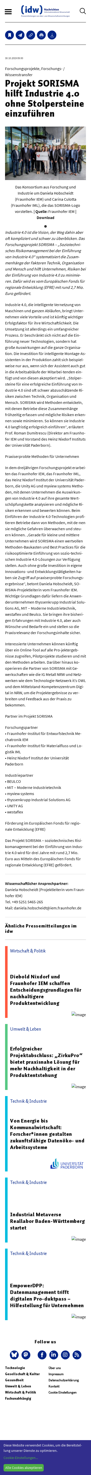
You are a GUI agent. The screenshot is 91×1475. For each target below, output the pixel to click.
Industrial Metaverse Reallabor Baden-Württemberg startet (47, 1221)
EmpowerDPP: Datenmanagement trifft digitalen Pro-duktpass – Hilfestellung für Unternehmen (47, 1295)
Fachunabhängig (18, 1398)
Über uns (55, 1368)
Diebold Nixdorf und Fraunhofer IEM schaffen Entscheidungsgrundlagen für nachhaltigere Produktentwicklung (45, 990)
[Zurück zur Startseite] (45, 11)
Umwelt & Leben (18, 1386)
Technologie (15, 1367)
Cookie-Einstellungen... (21, 1457)
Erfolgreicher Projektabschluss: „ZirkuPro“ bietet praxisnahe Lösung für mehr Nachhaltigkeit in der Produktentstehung (46, 1062)
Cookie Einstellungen (63, 1392)
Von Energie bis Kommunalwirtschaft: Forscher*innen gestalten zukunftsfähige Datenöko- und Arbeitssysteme (47, 1134)
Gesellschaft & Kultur (22, 1374)
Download (45, 217)
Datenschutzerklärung (64, 1380)
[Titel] (9, 35)
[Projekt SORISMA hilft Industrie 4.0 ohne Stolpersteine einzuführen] (20, 35)
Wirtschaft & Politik (20, 1392)
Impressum (56, 1374)
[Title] (30, 35)
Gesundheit (14, 1380)
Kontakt (54, 1386)
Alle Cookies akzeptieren (23, 1467)
